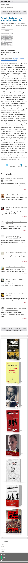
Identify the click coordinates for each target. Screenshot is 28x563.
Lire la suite (24, 189)
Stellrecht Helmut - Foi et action (15, 195)
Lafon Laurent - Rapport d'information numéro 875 (13, 237)
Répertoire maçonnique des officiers (16, 252)
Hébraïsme (3, 27)
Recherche (5, 336)
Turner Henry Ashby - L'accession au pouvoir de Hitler (16, 309)
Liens (3, 538)
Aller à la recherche (7, 7)
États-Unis (24, 25)
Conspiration (19, 25)
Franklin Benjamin (8, 25)
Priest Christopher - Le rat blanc (15, 267)
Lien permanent (22, 23)
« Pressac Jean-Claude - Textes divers (10, 11)
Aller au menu (5, 4)
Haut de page (4, 541)
